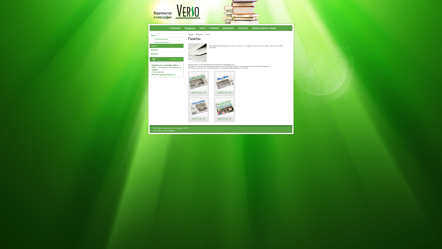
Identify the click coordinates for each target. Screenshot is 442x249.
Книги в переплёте (162, 42)
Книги (202, 28)
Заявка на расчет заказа (264, 28)
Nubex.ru (172, 131)
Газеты (154, 46)
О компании (175, 28)
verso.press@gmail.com (167, 74)
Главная (190, 34)
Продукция (190, 28)
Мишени (154, 54)
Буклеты (154, 50)
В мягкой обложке (161, 39)
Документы (228, 28)
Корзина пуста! (176, 59)
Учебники (214, 28)
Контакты (243, 28)
